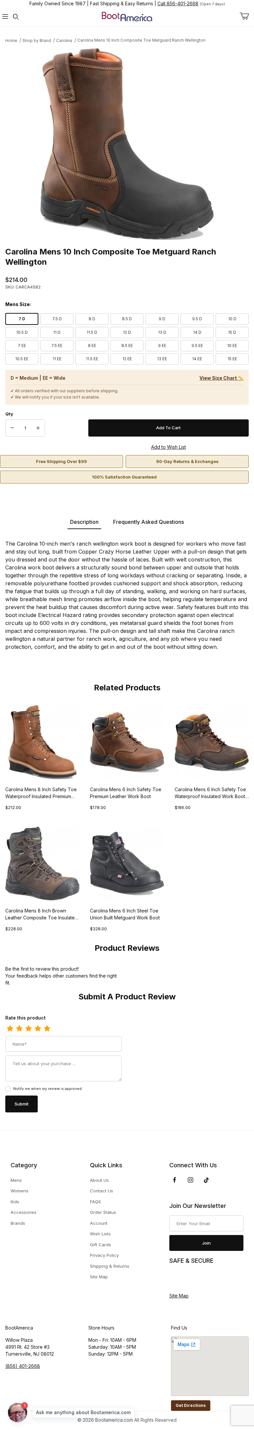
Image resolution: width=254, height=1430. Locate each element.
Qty (9, 413)
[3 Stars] (28, 1029)
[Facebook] (174, 1180)
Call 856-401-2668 (177, 3)
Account (98, 1223)
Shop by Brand (36, 40)
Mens (16, 1180)
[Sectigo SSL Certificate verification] (187, 1278)
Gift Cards (100, 1244)
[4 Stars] (37, 1029)
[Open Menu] (5, 16)
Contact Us (101, 1190)
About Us (99, 1180)
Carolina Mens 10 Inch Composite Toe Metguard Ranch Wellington (141, 40)
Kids (15, 1201)
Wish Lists (100, 1233)
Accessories (23, 1212)
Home (11, 40)
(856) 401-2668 (22, 1366)
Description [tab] (84, 522)
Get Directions (191, 1405)
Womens (19, 1190)
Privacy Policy (104, 1255)
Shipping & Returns (109, 1266)
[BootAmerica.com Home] (126, 16)
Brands (18, 1223)
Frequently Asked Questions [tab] (148, 522)
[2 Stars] (19, 1029)
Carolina (64, 40)
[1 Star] (10, 1029)
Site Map (99, 1276)
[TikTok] (206, 1180)
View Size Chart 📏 (221, 378)
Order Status (103, 1212)
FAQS (95, 1201)
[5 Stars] (47, 1029)
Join (206, 1243)
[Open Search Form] (16, 16)
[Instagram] (190, 1180)
